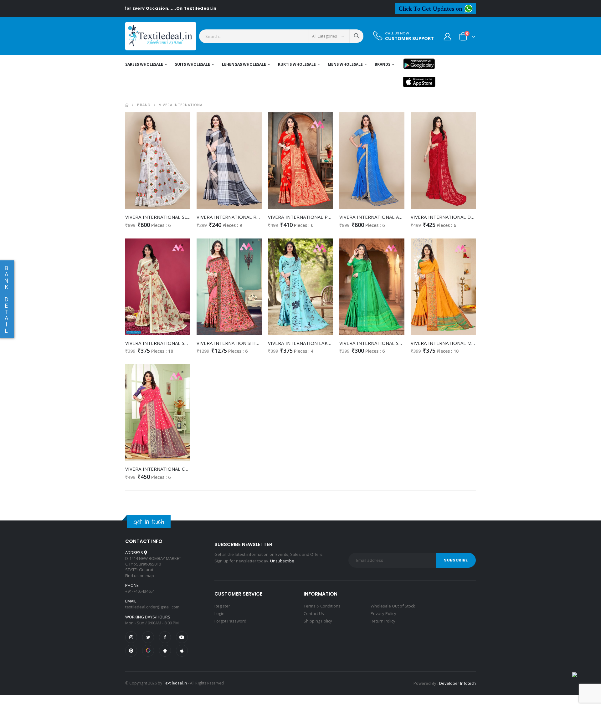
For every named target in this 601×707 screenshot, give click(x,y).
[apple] (182, 651)
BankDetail (6, 299)
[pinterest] (131, 651)
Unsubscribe (282, 561)
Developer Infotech (457, 683)
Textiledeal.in (175, 683)
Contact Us (314, 613)
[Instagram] (131, 637)
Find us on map (139, 575)
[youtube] (182, 637)
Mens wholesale (345, 64)
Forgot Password (230, 621)
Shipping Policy (318, 621)
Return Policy (383, 621)
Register (222, 606)
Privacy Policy (383, 613)
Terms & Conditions (322, 606)
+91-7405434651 (140, 591)
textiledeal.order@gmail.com (152, 607)
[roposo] (148, 651)
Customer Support (409, 38)
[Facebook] (165, 637)
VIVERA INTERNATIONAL (182, 104)
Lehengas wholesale (244, 64)
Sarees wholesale (144, 64)
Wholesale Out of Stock (393, 606)
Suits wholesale (192, 64)
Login (219, 613)
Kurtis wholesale (297, 64)
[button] (467, 38)
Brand (144, 104)
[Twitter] (148, 637)
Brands (382, 64)
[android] (165, 651)
